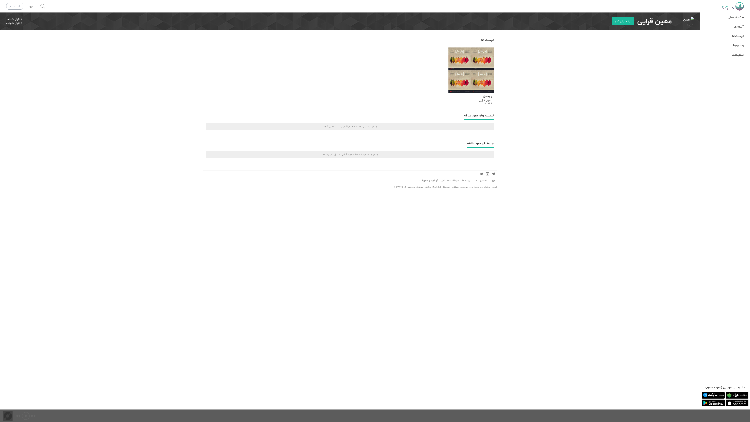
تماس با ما (481, 180)
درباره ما (466, 180)
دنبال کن (621, 21)
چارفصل (487, 96)
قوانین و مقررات (429, 180)
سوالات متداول (450, 180)
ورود (492, 180)
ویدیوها (738, 45)
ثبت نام (15, 6)
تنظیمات (738, 54)
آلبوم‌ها (739, 26)
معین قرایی (485, 100)
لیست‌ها (738, 36)
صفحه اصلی (736, 17)
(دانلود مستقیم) (713, 387)
